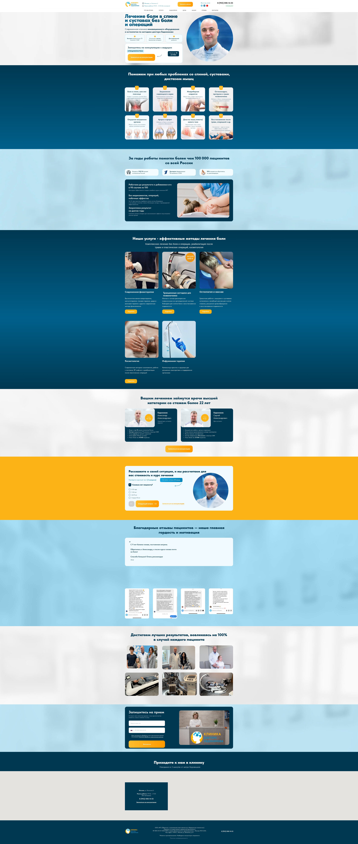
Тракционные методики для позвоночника (177, 294)
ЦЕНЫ (184, 10)
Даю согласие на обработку (139, 735)
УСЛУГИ (161, 10)
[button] (185, 4)
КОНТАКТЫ (215, 10)
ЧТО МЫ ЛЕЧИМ (148, 10)
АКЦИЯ (190, 256)
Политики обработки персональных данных (151, 737)
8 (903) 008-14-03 (225, 3)
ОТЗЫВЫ (204, 10)
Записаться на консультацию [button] (146, 802)
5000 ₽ (190, 259)
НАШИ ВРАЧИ (173, 10)
